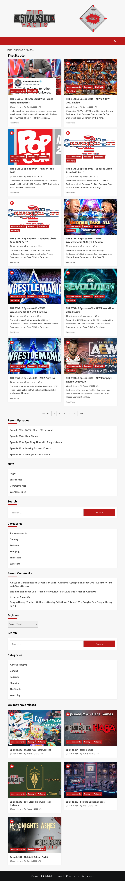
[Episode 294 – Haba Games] (91, 728)
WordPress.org (18, 491)
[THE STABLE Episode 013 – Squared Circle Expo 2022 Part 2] (91, 147)
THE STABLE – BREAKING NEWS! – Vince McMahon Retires (31, 101)
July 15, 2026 (32, 861)
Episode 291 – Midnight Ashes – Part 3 (30, 454)
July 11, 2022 (88, 107)
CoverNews (72, 875)
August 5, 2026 (32, 809)
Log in (13, 473)
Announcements (18, 91)
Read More (14, 123)
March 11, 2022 (88, 316)
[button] (11, 40)
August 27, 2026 (33, 754)
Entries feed (16, 479)
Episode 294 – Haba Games (24, 436)
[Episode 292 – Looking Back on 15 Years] (91, 780)
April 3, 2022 (31, 316)
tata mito (15, 591)
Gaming (14, 539)
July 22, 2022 (32, 107)
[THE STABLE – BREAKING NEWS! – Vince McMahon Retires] (34, 77)
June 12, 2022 (88, 176)
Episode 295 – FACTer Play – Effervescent (31, 430)
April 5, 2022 (87, 246)
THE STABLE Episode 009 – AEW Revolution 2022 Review (90, 310)
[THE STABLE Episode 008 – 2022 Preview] (34, 356)
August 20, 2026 (89, 754)
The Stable (32, 91)
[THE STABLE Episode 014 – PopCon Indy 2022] (34, 147)
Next (82, 413)
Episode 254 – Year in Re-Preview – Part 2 (44, 591)
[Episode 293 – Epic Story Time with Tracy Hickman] (34, 780)
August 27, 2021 (89, 386)
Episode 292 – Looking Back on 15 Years (31, 448)
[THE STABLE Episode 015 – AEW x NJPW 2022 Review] (91, 77)
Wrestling (71, 91)
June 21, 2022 (32, 176)
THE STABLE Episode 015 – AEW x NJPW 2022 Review (88, 101)
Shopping (15, 551)
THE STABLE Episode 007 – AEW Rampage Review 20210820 (89, 380)
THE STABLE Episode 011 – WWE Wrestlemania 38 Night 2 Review (84, 240)
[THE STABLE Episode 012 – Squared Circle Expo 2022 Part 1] (34, 217)
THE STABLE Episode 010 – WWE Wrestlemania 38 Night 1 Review (28, 310)
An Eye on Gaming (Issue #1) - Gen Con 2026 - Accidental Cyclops (44, 582)
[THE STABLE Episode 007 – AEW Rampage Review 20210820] (91, 356)
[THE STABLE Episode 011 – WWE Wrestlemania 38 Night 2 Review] (91, 217)
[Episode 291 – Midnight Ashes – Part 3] (34, 835)
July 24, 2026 (88, 806)
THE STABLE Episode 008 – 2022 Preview (32, 378)
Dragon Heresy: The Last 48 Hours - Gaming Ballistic (37, 602)
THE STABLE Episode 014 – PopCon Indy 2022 (32, 170)
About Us (91, 591)
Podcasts (87, 87)
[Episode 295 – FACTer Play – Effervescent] (34, 728)
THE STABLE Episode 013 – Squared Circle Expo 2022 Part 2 (89, 170)
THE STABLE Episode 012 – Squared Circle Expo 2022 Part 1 (33, 240)
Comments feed (18, 485)
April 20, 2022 (32, 246)
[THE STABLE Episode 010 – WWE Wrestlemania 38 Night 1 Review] (34, 286)
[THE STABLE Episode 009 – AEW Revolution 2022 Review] (91, 286)
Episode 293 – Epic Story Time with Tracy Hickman (36, 442)
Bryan (13, 597)
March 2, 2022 (32, 382)
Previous (45, 413)
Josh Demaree (17, 107)
